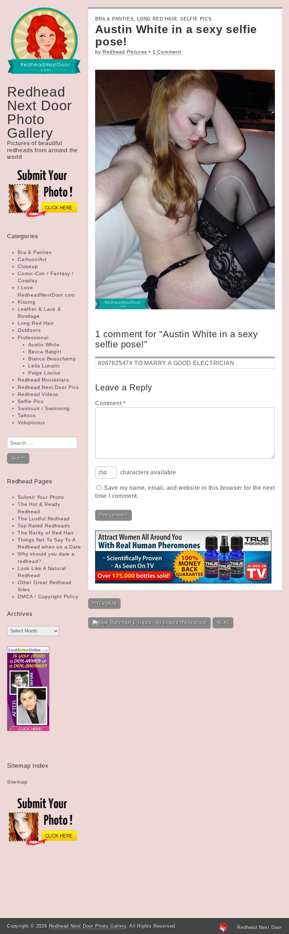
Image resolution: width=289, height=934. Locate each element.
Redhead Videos (38, 394)
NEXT (223, 622)
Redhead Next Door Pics (48, 387)
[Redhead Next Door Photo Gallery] (44, 46)
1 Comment (167, 52)
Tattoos (27, 415)
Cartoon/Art (32, 259)
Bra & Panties (34, 252)
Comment (110, 403)
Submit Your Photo (41, 497)
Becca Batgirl (44, 351)
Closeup (28, 266)
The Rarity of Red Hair (46, 533)
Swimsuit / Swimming (44, 408)
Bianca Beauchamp (52, 358)
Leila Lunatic (44, 366)
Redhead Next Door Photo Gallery (39, 112)
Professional (33, 337)
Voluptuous (31, 422)
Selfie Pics (31, 401)
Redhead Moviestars (43, 380)
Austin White (44, 344)
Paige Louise (44, 373)
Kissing (27, 302)
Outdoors (29, 330)
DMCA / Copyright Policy (48, 596)
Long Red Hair (36, 323)
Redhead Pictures (125, 52)
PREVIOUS (104, 603)
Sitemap (17, 782)
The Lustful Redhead (44, 518)
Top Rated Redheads (44, 525)
